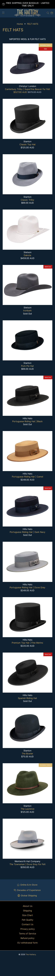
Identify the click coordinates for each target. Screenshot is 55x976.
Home (20, 24)
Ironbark (27, 310)
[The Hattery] (27, 13)
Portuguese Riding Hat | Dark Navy (27, 532)
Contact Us (27, 924)
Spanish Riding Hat (27, 698)
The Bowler (27, 753)
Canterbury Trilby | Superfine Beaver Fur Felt (27, 89)
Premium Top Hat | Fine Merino (27, 642)
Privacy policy (27, 929)
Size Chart (27, 915)
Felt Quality (27, 919)
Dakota (27, 255)
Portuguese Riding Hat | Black (27, 421)
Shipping (27, 910)
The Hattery (30, 954)
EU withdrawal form (27, 942)
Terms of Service (27, 933)
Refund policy (27, 938)
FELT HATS (32, 24)
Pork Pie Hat (27, 366)
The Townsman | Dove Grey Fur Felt (27, 864)
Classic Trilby (27, 199)
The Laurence (27, 808)
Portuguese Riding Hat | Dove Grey (27, 587)
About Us (27, 906)
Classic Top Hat (27, 144)
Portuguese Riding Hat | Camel (27, 476)
